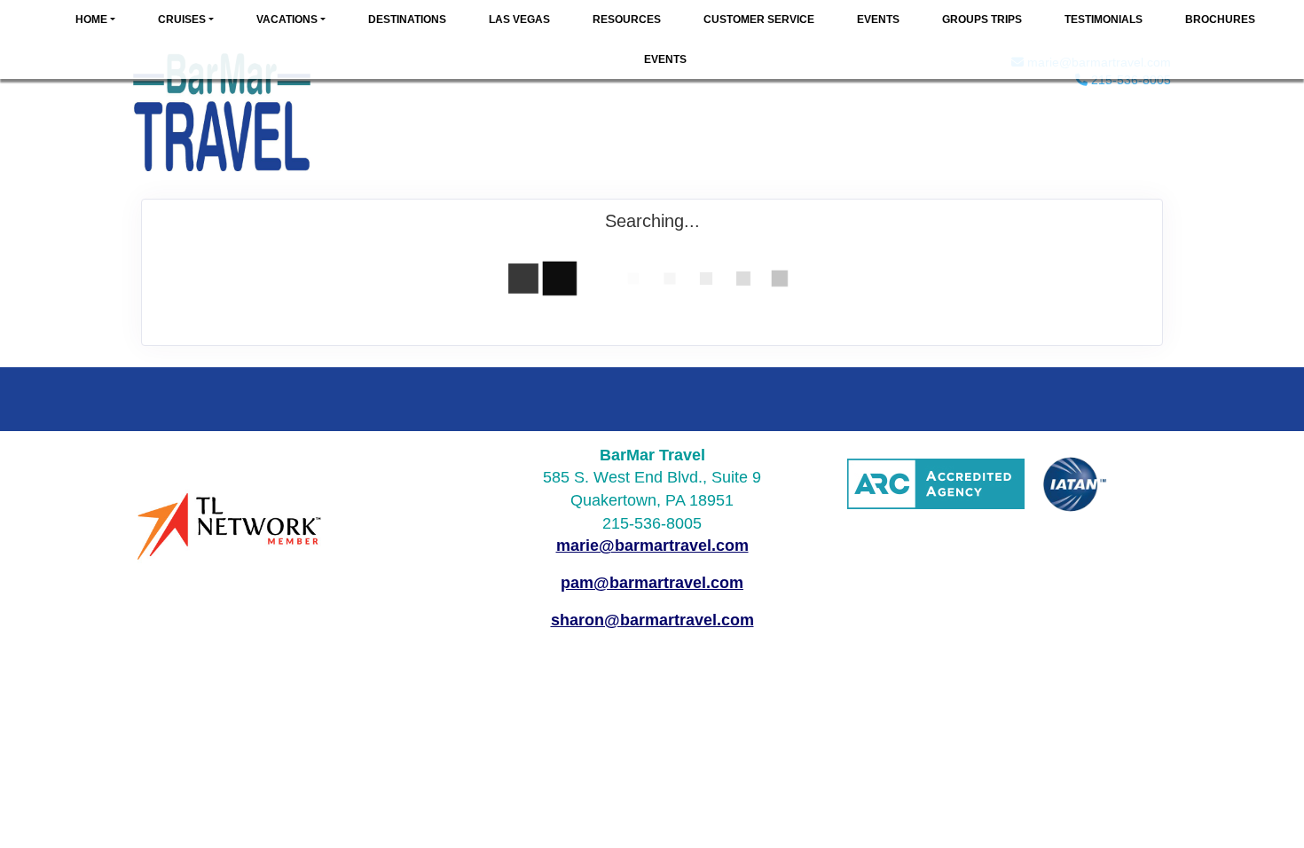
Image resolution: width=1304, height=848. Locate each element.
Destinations (407, 19)
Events (878, 19)
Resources (627, 19)
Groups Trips (982, 19)
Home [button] (91, 19)
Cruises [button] (182, 19)
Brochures (1220, 19)
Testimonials (1103, 19)
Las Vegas (519, 19)
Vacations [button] (287, 19)
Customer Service (758, 19)
